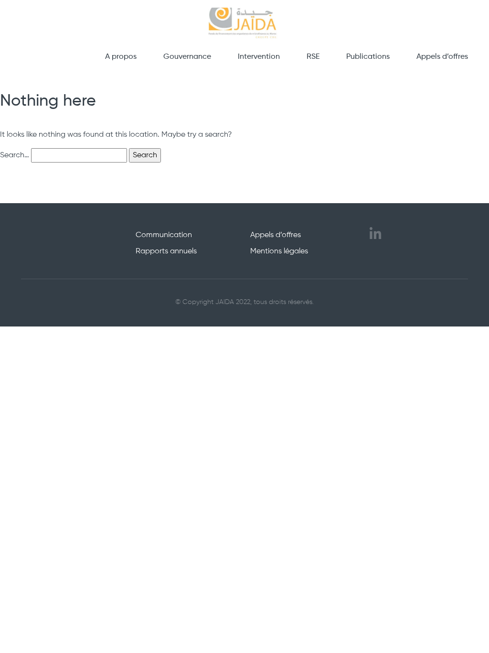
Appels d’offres (442, 57)
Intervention (259, 57)
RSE (313, 57)
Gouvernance (187, 57)
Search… (14, 155)
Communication (164, 235)
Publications (368, 57)
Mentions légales (279, 251)
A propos (121, 57)
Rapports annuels (166, 251)
